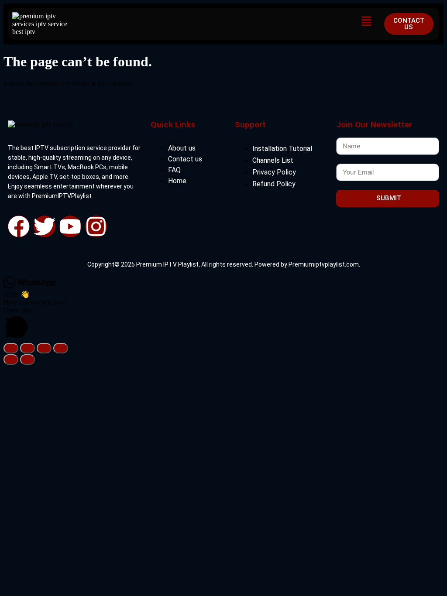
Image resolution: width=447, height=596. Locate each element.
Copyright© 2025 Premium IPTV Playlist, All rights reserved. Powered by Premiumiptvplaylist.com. (223, 264)
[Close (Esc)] (60, 348)
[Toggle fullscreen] (27, 348)
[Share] (44, 348)
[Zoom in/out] (10, 348)
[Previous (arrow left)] (10, 359)
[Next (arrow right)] (27, 359)
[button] (366, 21)
